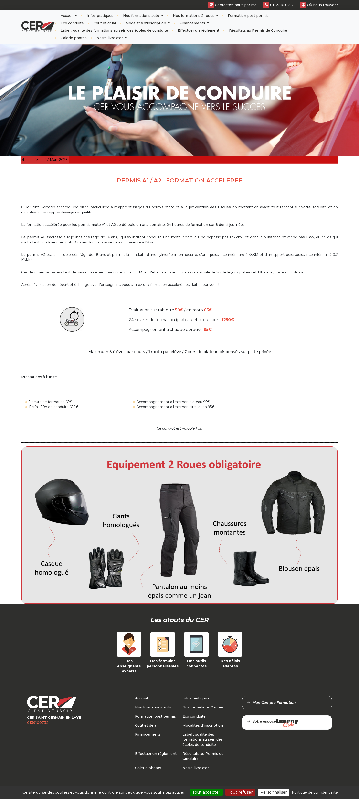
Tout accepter (206, 792)
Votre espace (264, 721)
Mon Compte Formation (274, 702)
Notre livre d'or (110, 38)
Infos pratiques (100, 15)
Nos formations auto (141, 15)
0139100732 (37, 722)
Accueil (67, 15)
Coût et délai (105, 23)
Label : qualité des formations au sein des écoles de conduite (114, 30)
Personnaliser (273, 792)
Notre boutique (321, 22)
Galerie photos (74, 38)
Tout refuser (240, 792)
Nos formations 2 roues (194, 15)
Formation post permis (248, 15)
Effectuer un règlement (198, 30)
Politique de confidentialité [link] (315, 792)
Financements (193, 23)
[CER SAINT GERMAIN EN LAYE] (38, 26)
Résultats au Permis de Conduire (258, 30)
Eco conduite (72, 23)
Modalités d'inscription (146, 23)
